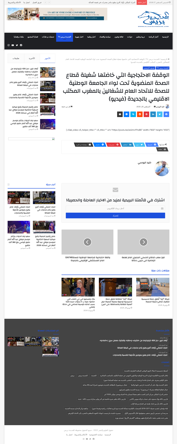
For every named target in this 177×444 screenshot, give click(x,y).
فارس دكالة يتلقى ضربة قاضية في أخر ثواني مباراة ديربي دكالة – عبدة (102, 399)
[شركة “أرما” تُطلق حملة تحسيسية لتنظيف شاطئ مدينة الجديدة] (152, 287)
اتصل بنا (27, 2)
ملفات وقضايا (19, 37)
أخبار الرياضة (153, 37)
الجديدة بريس (83, 375)
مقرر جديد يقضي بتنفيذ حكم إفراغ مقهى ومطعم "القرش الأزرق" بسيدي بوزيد (141, 418)
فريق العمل (36, 2)
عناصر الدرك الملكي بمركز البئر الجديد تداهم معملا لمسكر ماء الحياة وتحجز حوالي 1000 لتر (136, 394)
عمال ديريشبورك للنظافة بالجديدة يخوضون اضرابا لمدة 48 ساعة (105, 385)
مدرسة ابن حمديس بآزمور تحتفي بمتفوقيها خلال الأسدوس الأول (146, 413)
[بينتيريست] (146, 114)
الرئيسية (165, 37)
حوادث (129, 37)
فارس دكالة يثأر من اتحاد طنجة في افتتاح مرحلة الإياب (149, 404)
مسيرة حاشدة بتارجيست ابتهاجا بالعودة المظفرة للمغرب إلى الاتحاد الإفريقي (94, 413)
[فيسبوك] (166, 114)
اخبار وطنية (91, 37)
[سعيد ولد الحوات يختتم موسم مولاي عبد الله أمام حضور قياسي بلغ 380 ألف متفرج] (47, 124)
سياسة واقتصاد (105, 37)
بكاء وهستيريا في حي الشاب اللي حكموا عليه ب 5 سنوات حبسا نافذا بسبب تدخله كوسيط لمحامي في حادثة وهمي (79, 303)
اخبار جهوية (79, 37)
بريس (72, 375)
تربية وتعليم (140, 37)
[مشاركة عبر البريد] (120, 114)
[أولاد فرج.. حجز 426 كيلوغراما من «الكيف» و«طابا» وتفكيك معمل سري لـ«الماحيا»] (47, 72)
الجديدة (93, 375)
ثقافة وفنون (118, 37)
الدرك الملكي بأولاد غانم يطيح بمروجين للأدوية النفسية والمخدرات (23, 96)
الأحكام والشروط (14, 2)
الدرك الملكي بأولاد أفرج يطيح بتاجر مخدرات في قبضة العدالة (24, 83)
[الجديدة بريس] (153, 19)
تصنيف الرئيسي (149, 68)
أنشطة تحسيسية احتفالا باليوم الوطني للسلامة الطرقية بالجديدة (146, 371)
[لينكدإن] (153, 114)
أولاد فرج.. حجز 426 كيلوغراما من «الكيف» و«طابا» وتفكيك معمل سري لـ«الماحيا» (24, 71)
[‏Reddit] (140, 114)
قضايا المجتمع (33, 37)
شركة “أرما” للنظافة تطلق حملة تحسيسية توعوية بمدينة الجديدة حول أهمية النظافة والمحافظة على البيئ (116, 301)
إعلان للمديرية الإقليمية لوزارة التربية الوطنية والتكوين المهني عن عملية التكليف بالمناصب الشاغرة (134, 375)
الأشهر (47, 58)
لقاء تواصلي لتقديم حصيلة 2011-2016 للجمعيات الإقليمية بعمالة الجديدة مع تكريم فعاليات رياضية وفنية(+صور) (130, 408)
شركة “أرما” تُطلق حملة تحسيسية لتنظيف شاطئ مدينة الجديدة (155, 300)
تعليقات (16, 58)
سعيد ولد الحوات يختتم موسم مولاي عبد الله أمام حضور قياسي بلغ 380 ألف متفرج (24, 123)
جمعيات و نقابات (48, 37)
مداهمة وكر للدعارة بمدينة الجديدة (76, 408)
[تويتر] (159, 114)
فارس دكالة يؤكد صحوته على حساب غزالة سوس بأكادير (149, 399)
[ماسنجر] (126, 114)
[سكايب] (133, 114)
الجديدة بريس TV (64, 37)
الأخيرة (32, 58)
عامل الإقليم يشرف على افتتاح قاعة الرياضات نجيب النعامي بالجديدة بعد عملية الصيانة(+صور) (136, 380)
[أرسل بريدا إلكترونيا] (155, 107)
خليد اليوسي (160, 107)
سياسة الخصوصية (96, 434)
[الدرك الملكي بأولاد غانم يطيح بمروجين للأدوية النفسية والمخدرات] (47, 98)
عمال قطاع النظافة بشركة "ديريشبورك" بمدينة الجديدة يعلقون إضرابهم (143, 390)
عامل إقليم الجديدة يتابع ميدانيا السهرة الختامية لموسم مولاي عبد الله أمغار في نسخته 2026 (23, 110)
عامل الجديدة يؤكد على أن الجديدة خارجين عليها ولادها (149, 385)
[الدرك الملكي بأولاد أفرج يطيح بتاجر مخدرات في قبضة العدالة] (47, 86)
